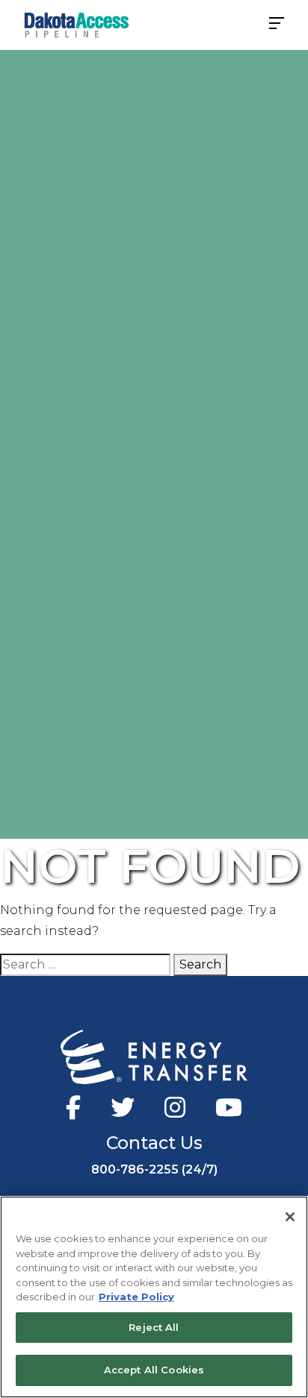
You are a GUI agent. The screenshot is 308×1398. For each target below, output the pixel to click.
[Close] (290, 1216)
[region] (154, 1297)
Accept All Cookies (154, 1370)
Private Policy (136, 1297)
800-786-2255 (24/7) (154, 1169)
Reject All (154, 1327)
